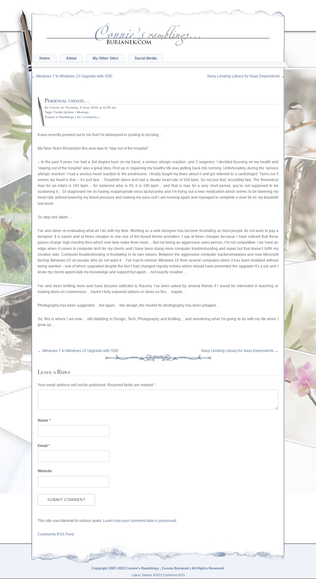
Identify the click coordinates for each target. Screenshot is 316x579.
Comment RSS (174, 575)
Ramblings (66, 117)
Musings (83, 112)
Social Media (146, 58)
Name (44, 420)
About (71, 58)
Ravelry (145, 286)
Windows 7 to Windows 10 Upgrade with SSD (71, 76)
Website (45, 471)
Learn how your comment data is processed (139, 521)
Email (44, 446)
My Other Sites (105, 58)
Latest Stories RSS (145, 575)
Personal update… (67, 100)
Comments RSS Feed (56, 534)
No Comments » (88, 117)
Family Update (63, 112)
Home (45, 58)
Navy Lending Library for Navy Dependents (246, 76)
